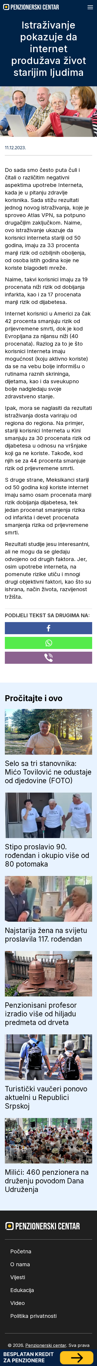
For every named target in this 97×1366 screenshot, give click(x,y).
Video (17, 1303)
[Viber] (48, 658)
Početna (20, 1251)
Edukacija (22, 1290)
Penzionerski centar (45, 1345)
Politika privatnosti (33, 1316)
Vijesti (17, 1277)
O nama (20, 1264)
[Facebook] (48, 628)
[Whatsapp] (48, 643)
